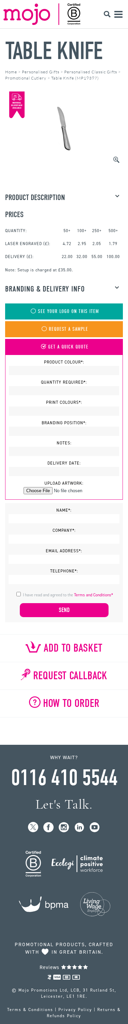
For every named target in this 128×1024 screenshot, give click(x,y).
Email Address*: (64, 551)
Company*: (64, 530)
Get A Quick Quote (68, 347)
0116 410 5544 (64, 778)
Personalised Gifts (40, 71)
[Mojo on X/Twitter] (33, 827)
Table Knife (53, 51)
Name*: (64, 510)
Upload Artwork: (64, 483)
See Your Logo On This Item (68, 311)
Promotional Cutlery (25, 78)
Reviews (50, 967)
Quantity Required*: (64, 382)
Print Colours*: (64, 402)
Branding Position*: (64, 423)
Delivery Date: (64, 463)
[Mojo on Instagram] (64, 827)
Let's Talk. (64, 804)
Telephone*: (64, 571)
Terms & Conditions (30, 1009)
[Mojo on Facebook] (48, 827)
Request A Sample (68, 329)
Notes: (64, 443)
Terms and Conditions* (93, 595)
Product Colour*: (64, 362)
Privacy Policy (75, 1009)
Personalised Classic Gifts (90, 71)
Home (11, 71)
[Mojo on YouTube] (94, 827)
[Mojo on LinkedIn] (79, 827)
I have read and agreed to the (68, 595)
